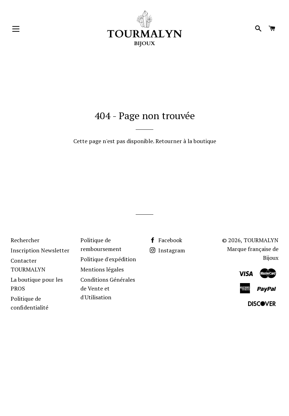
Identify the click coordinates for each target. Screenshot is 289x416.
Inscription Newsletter (40, 250)
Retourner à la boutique (185, 141)
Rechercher (25, 240)
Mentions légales (102, 269)
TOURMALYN (261, 240)
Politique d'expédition (108, 259)
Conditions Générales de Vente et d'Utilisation (107, 288)
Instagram (171, 250)
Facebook (169, 240)
